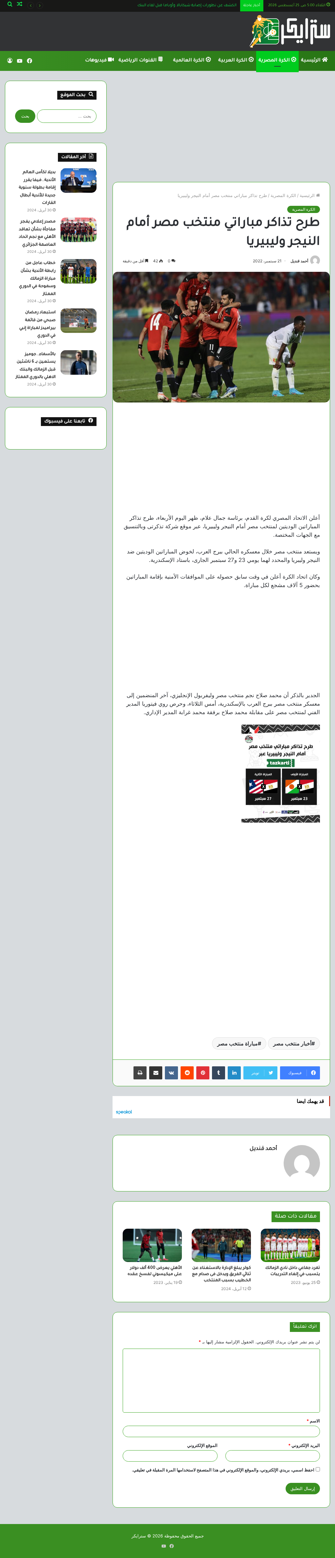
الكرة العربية (233, 60)
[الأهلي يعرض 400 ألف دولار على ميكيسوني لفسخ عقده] (152, 1245)
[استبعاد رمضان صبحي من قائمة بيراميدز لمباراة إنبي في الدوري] (79, 320)
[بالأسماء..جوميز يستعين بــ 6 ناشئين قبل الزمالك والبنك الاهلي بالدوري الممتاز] (79, 362)
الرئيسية (311, 60)
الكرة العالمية (189, 60)
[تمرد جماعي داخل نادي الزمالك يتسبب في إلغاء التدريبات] (290, 1245)
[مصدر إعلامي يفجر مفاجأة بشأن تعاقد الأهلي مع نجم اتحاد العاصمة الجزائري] (79, 230)
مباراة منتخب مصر (237, 1043)
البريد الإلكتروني (304, 1445)
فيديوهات (96, 60)
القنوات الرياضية (138, 60)
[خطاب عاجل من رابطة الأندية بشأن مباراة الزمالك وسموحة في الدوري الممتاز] (79, 271)
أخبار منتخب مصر (292, 1043)
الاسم (313, 1420)
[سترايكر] (289, 31)
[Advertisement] (221, 126)
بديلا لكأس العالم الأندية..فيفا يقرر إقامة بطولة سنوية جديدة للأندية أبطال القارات (37, 187)
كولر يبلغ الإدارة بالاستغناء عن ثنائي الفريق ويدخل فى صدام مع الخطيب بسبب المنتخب (221, 1274)
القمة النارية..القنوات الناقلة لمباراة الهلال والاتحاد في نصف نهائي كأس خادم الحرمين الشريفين (154, 6)
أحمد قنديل (299, 260)
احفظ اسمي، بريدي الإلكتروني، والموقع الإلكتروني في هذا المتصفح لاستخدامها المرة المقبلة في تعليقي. (223, 1469)
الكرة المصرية (274, 60)
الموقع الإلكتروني (202, 1445)
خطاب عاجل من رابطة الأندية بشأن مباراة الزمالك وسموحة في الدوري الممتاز (37, 278)
